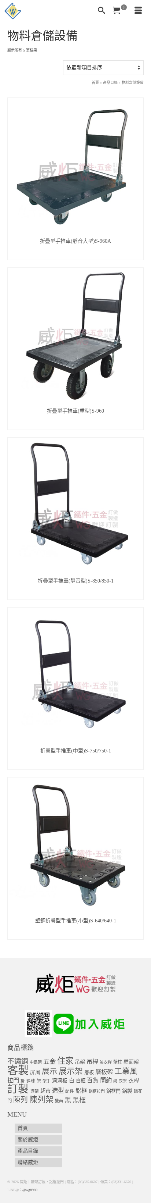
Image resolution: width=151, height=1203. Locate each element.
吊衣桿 (106, 1062)
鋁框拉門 (97, 1091)
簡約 (106, 1080)
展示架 (71, 1071)
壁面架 (131, 1062)
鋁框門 (113, 1091)
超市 (45, 1091)
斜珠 (30, 1081)
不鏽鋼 (17, 1061)
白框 (80, 1080)
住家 (65, 1060)
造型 (58, 1090)
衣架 (123, 1081)
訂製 (18, 1089)
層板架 (104, 1071)
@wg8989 (29, 1190)
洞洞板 (59, 1080)
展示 (49, 1071)
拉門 (13, 1080)
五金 (49, 1061)
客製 (18, 1070)
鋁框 (81, 1091)
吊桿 (92, 1061)
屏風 (35, 1072)
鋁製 (127, 1091)
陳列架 (41, 1099)
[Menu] (138, 11)
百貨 (93, 1080)
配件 (69, 1091)
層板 (89, 1072)
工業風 (125, 1071)
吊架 (80, 1062)
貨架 (34, 1091)
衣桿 (133, 1080)
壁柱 (117, 1062)
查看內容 (75, 254)
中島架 (36, 1062)
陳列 (20, 1100)
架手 (47, 1081)
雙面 (59, 1101)
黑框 (79, 1100)
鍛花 (138, 1091)
